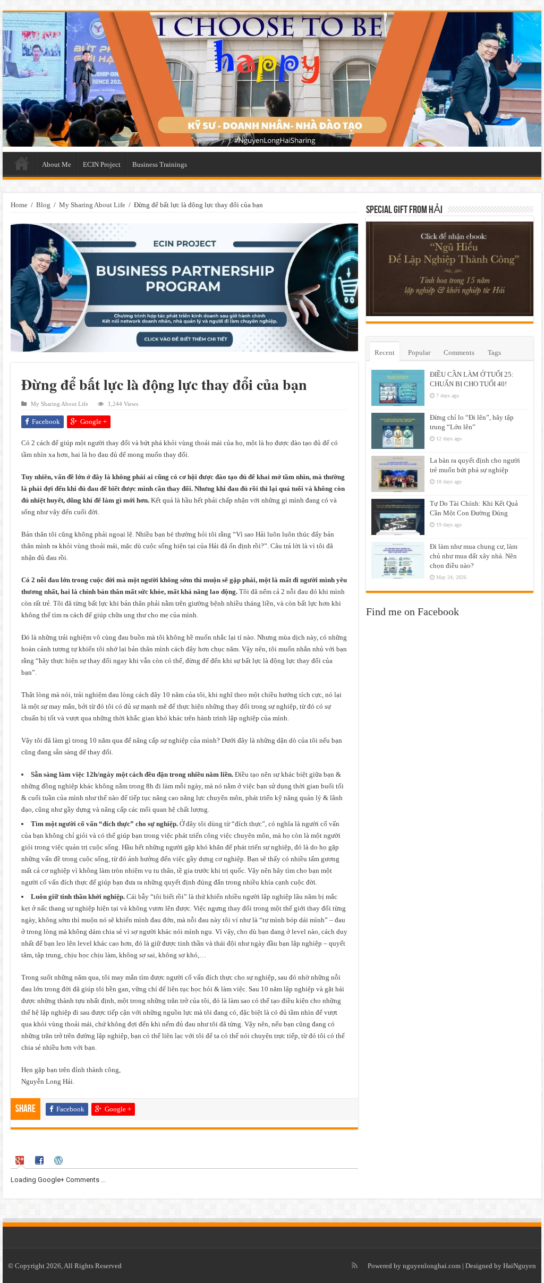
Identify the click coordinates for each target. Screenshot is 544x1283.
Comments (459, 352)
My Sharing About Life (92, 205)
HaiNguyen (519, 1266)
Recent (385, 352)
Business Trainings (159, 164)
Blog (43, 205)
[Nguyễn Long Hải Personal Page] (272, 79)
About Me (56, 164)
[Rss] (355, 1265)
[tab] (21, 1160)
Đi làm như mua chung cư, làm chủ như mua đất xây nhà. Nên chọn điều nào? (473, 556)
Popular (419, 352)
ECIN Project (102, 164)
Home (22, 163)
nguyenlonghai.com (432, 1266)
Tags (494, 352)
